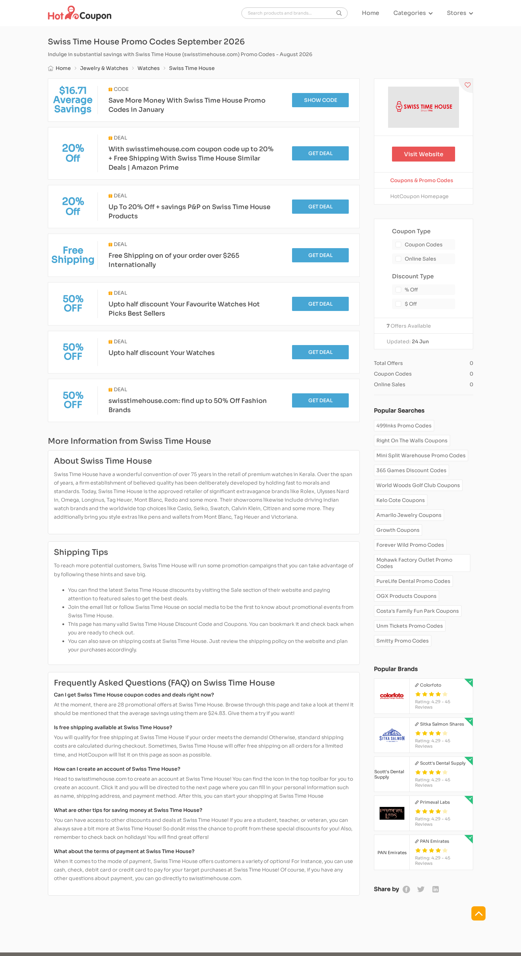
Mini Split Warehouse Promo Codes (421, 455)
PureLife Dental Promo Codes (413, 581)
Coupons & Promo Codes (421, 180)
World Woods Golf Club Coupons (418, 485)
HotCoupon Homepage (419, 196)
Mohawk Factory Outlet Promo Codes (414, 563)
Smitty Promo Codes (402, 641)
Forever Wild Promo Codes (410, 545)
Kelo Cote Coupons (400, 500)
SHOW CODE (320, 100)
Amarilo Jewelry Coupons (409, 515)
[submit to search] (339, 13)
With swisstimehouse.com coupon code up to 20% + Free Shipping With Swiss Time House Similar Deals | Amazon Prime (191, 158)
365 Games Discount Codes (411, 470)
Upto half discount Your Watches (161, 353)
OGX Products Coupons (406, 596)
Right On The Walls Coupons (412, 440)
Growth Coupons (398, 530)
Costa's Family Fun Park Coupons (417, 611)
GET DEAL (320, 153)
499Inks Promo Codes (404, 425)
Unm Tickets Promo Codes (409, 626)
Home (370, 13)
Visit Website (423, 154)
